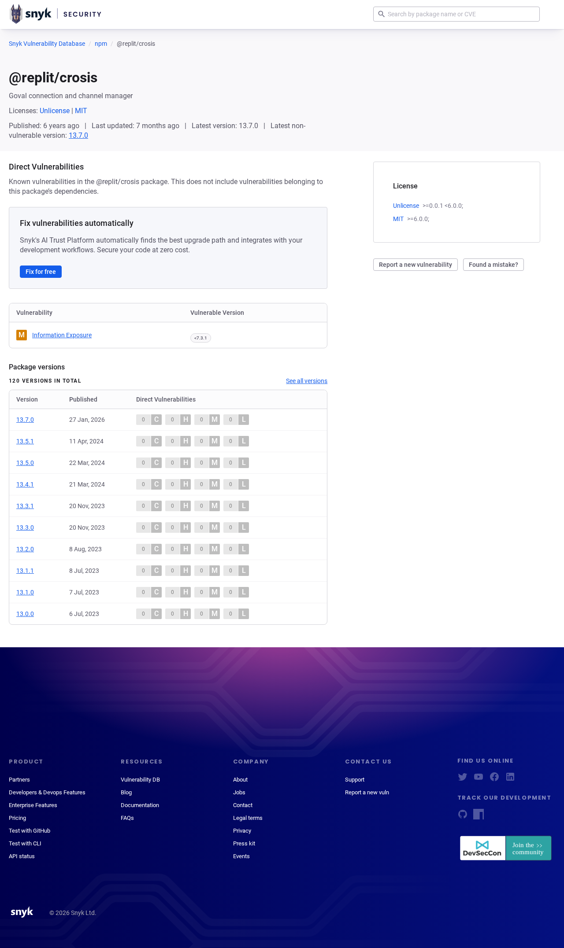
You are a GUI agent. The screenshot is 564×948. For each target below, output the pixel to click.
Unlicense (55, 111)
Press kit (244, 843)
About (240, 779)
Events (241, 856)
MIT (81, 111)
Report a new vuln (367, 792)
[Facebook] (494, 779)
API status (22, 856)
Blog (126, 792)
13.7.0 (78, 135)
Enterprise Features (33, 805)
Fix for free (41, 271)
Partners (19, 779)
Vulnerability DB (140, 779)
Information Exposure (62, 335)
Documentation (140, 805)
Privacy (242, 830)
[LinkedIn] (510, 779)
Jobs (239, 792)
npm (101, 43)
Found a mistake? (493, 264)
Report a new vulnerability (415, 264)
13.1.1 (25, 570)
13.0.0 (25, 613)
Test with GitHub (29, 830)
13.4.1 (25, 484)
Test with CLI (25, 843)
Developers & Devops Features (47, 792)
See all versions (306, 380)
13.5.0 (25, 462)
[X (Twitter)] (462, 779)
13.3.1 (25, 505)
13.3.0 (25, 527)
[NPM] (478, 817)
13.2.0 (25, 549)
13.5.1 (25, 441)
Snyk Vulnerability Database (47, 43)
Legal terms (248, 818)
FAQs (127, 818)
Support (354, 779)
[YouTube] (478, 779)
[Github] (462, 817)
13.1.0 (25, 592)
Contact (242, 805)
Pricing (17, 818)
